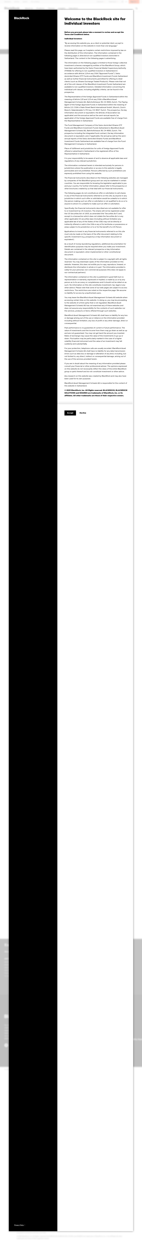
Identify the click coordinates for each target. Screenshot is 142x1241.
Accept (70, 413)
